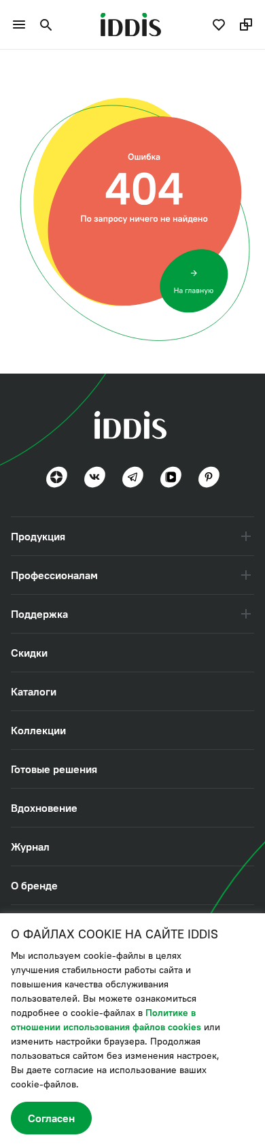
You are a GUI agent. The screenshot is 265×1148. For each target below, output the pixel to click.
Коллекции (38, 730)
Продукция (38, 536)
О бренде (34, 885)
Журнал (30, 846)
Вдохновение (44, 808)
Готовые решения (54, 769)
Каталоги (33, 691)
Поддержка (39, 614)
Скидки (29, 652)
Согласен (51, 1118)
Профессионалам (54, 575)
